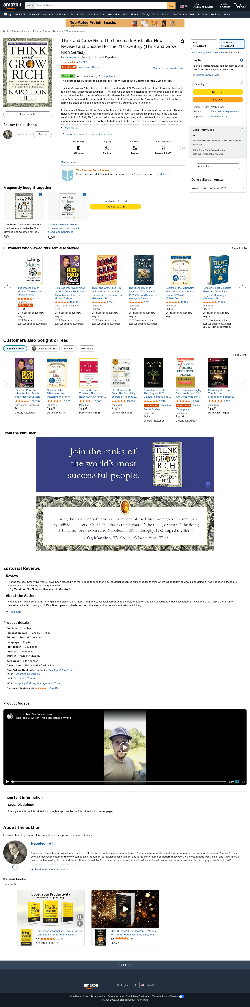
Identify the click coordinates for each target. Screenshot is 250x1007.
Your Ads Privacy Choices (165, 996)
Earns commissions (42, 714)
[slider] (118, 781)
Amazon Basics (58, 14)
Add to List (204, 166)
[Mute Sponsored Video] (80, 923)
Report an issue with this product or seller (89, 134)
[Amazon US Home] (91, 986)
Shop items (108, 76)
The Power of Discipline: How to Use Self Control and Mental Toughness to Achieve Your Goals (59, 932)
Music (227, 14)
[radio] (204, 44)
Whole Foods (131, 14)
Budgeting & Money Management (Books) (38, 683)
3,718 (162, 401)
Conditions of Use (79, 996)
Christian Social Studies (157, 407)
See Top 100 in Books (61, 670)
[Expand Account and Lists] (215, 7)
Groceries (114, 14)
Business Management (189, 407)
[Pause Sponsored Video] (80, 917)
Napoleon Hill (72, 57)
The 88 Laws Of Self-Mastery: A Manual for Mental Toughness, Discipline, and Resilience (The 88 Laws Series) (133, 932)
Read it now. (163, 174)
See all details (69, 162)
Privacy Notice (98, 996)
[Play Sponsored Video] (125, 909)
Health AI (19, 14)
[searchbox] (101, 5)
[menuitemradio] (237, 781)
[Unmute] (243, 782)
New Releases (96, 14)
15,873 (131, 401)
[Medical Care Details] (45, 14)
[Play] (6, 781)
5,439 (226, 401)
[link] (68, 206)
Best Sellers (77, 14)
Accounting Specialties (27, 673)
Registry (215, 14)
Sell (192, 14)
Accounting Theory (25, 678)
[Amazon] (12, 5)
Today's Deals (150, 14)
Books (165, 14)
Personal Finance (42, 31)
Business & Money (21, 31)
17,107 (195, 401)
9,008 (98, 401)
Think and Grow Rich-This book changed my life (43, 717)
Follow (42, 134)
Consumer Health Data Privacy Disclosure (129, 996)
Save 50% (68, 76)
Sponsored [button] (8, 884)
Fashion (202, 14)
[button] (7, 14)
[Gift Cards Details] (186, 14)
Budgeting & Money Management (70, 31)
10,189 (66, 401)
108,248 (35, 401)
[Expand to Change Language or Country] (135, 985)
